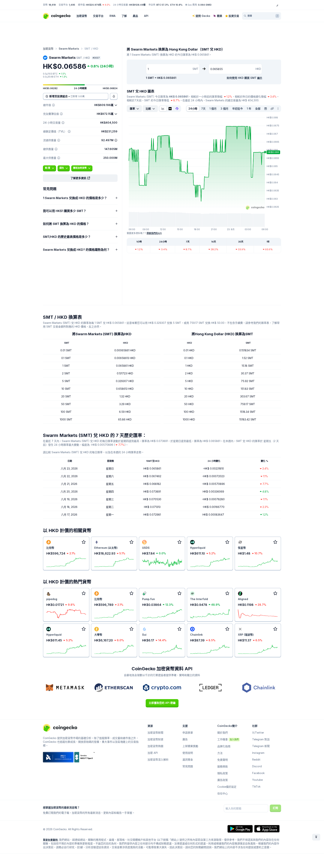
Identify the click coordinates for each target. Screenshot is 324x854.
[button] (80, 178)
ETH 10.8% (176, 4)
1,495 (72, 4)
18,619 (52, 4)
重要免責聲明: (50, 839)
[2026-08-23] (265, 108)
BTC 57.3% (162, 4)
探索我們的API (154, 233)
